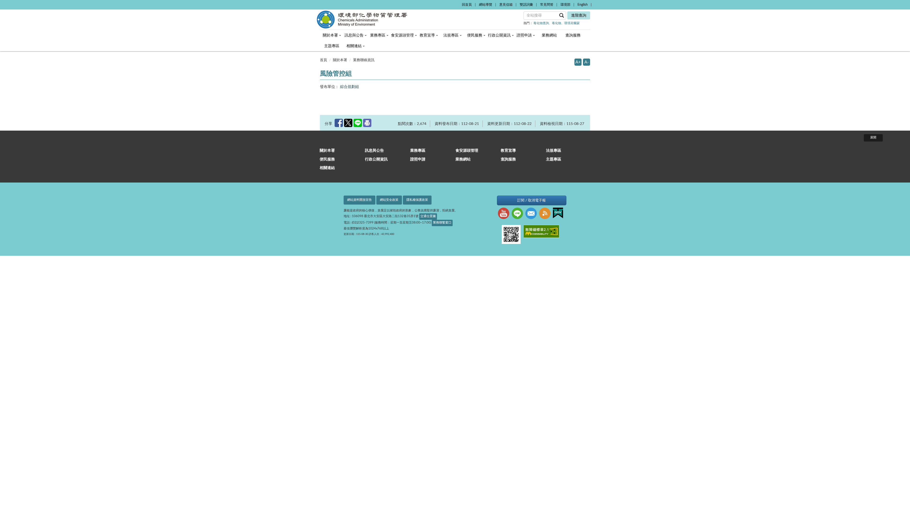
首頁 (323, 60)
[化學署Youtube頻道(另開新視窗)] (505, 214)
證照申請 (417, 159)
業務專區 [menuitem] (377, 35)
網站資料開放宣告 (359, 199)
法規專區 (553, 150)
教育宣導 (508, 150)
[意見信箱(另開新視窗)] (532, 214)
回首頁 (467, 4)
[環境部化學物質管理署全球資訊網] (369, 19)
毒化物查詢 (541, 23)
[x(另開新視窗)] (348, 123)
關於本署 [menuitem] (330, 35)
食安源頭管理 (466, 150)
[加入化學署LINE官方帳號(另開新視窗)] (518, 214)
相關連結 (327, 168)
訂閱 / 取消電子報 (531, 200)
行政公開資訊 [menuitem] (499, 35)
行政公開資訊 (376, 159)
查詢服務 (508, 159)
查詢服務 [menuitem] (573, 35)
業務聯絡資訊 (363, 60)
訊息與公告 (374, 150)
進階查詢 (578, 15)
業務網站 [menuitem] (549, 35)
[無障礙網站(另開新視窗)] (543, 232)
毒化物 (556, 23)
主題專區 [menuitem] (331, 46)
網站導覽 (485, 4)
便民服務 (327, 159)
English (583, 4)
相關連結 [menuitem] (354, 46)
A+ (578, 62)
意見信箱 (506, 4)
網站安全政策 (389, 199)
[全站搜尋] (561, 15)
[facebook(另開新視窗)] (339, 123)
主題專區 (553, 159)
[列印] (367, 123)
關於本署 (340, 60)
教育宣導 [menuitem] (427, 35)
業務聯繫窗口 (442, 222)
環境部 (565, 4)
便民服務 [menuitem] (474, 35)
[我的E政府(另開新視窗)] (559, 213)
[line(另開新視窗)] (358, 123)
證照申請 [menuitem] (524, 35)
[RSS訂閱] (546, 214)
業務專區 (417, 150)
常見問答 (546, 4)
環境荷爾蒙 (572, 23)
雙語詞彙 (526, 4)
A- (586, 62)
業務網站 (463, 159)
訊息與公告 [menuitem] (354, 35)
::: (456, 4)
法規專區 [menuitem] (451, 35)
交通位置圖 (428, 216)
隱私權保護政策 (417, 199)
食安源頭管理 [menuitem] (402, 35)
